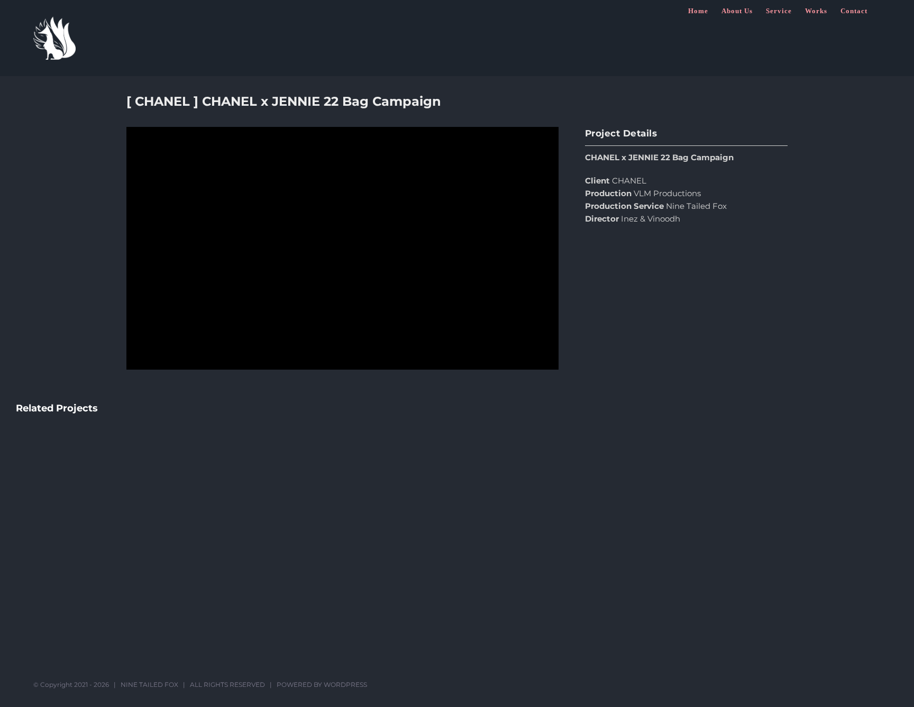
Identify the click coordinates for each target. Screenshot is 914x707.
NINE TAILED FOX (149, 684)
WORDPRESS (345, 684)
